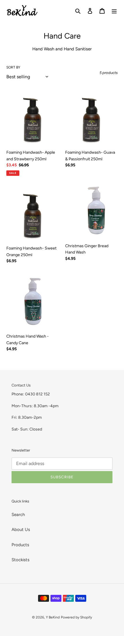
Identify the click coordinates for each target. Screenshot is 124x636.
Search (18, 514)
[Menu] (114, 10)
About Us (21, 529)
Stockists (20, 559)
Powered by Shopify (76, 617)
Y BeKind (53, 617)
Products (20, 544)
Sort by (13, 67)
